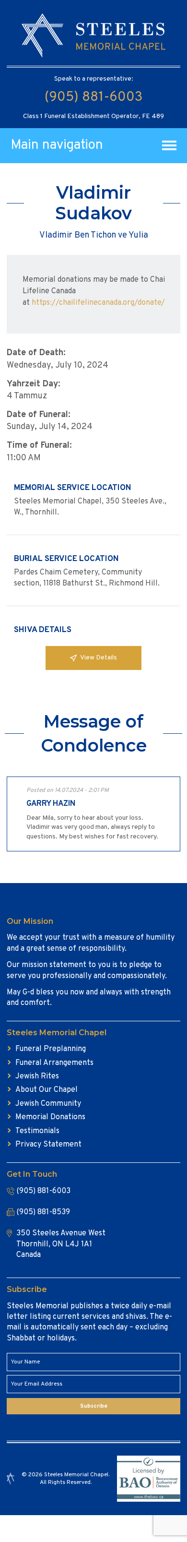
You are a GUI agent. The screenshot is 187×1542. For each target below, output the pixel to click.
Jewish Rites (37, 1076)
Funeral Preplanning (50, 1049)
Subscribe (93, 1406)
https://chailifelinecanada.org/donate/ (98, 303)
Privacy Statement (48, 1144)
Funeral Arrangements (54, 1063)
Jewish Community (48, 1104)
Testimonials (37, 1131)
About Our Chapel (46, 1090)
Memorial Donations (50, 1117)
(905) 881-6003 (93, 97)
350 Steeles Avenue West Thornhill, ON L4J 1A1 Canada (60, 1244)
